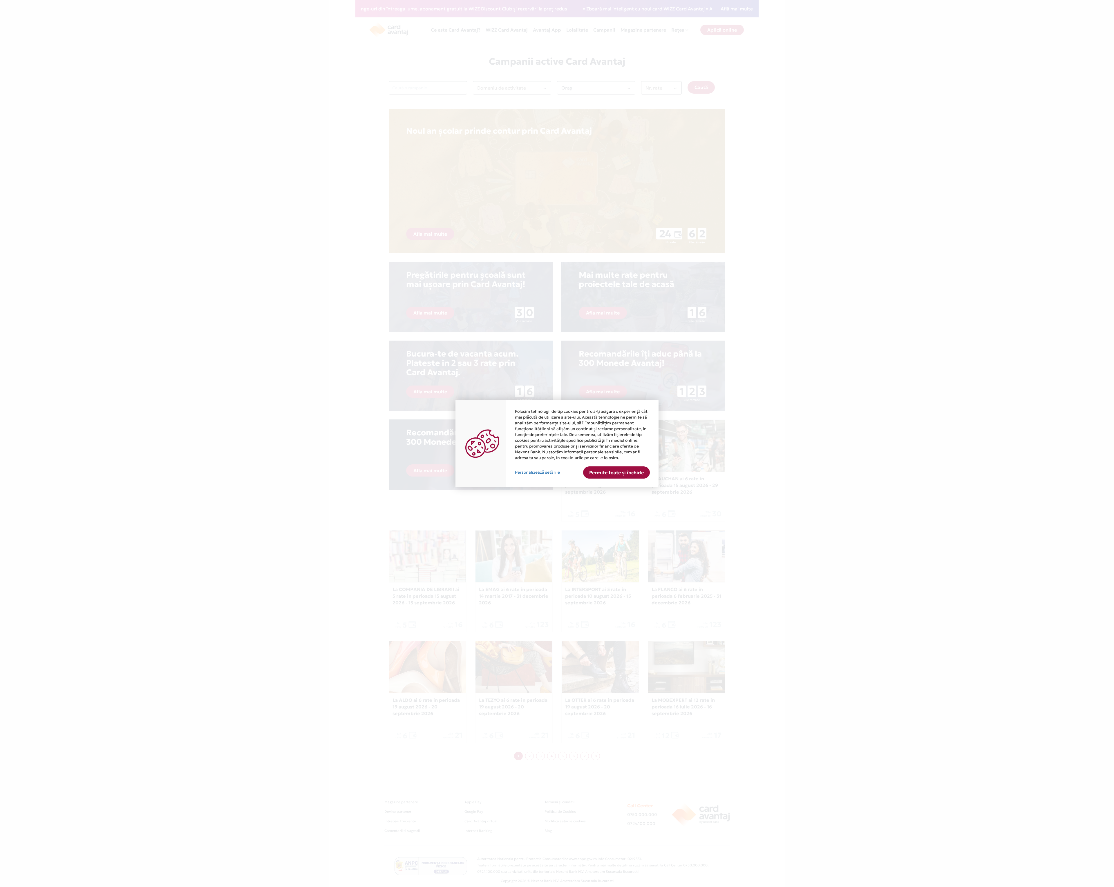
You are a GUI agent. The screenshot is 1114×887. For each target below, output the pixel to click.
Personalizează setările (537, 472)
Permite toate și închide (616, 472)
